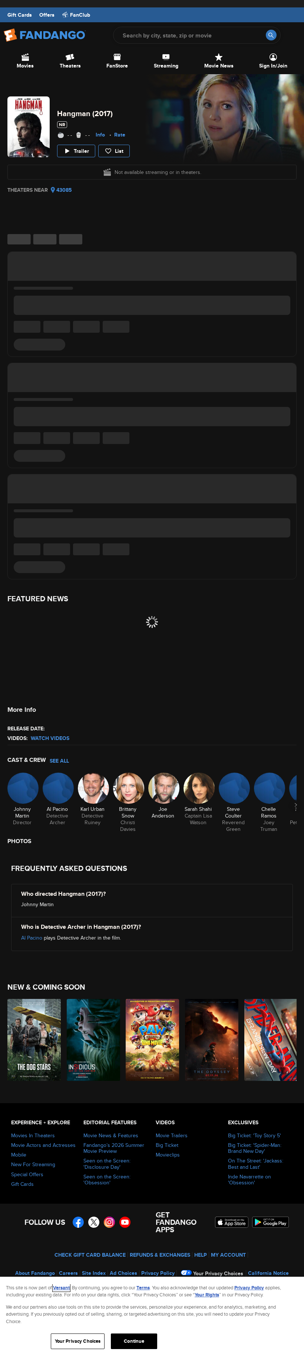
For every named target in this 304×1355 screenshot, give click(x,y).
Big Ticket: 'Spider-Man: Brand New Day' (254, 1148)
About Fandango (35, 1273)
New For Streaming (33, 1164)
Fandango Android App (270, 1222)
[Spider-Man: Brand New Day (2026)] (269, 1040)
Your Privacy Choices (218, 1273)
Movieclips (168, 1154)
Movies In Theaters (33, 1135)
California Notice (268, 1273)
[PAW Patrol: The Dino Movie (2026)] (151, 1040)
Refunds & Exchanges (160, 1255)
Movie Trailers (172, 1135)
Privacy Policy (158, 1273)
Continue (134, 1341)
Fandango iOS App (231, 1222)
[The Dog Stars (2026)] (32, 1040)
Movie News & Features (110, 1135)
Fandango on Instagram (109, 1222)
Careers (68, 1273)
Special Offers (27, 1174)
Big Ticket (167, 1145)
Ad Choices (123, 1273)
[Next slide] (296, 805)
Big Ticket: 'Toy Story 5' (254, 1135)
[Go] (271, 35)
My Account (228, 1255)
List (119, 151)
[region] (152, 1316)
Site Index (94, 1273)
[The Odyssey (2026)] (210, 1040)
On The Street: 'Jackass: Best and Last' (255, 1163)
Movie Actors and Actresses (43, 1145)
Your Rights (207, 1294)
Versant (61, 1287)
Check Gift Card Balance (90, 1255)
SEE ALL (59, 761)
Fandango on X (93, 1222)
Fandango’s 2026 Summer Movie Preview (113, 1148)
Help (200, 1255)
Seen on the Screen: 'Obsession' (106, 1179)
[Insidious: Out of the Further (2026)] (92, 1040)
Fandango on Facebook (78, 1222)
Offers (46, 15)
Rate (119, 135)
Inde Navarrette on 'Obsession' (249, 1179)
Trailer (81, 151)
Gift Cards (19, 15)
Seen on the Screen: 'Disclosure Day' (106, 1163)
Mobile (18, 1154)
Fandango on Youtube (124, 1222)
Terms (143, 1287)
